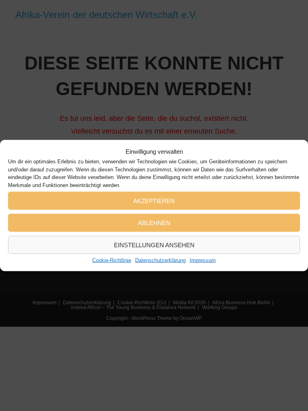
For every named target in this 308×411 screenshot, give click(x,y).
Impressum (203, 260)
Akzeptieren (154, 200)
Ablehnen (154, 222)
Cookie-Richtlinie (111, 260)
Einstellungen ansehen (154, 244)
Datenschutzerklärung (160, 260)
